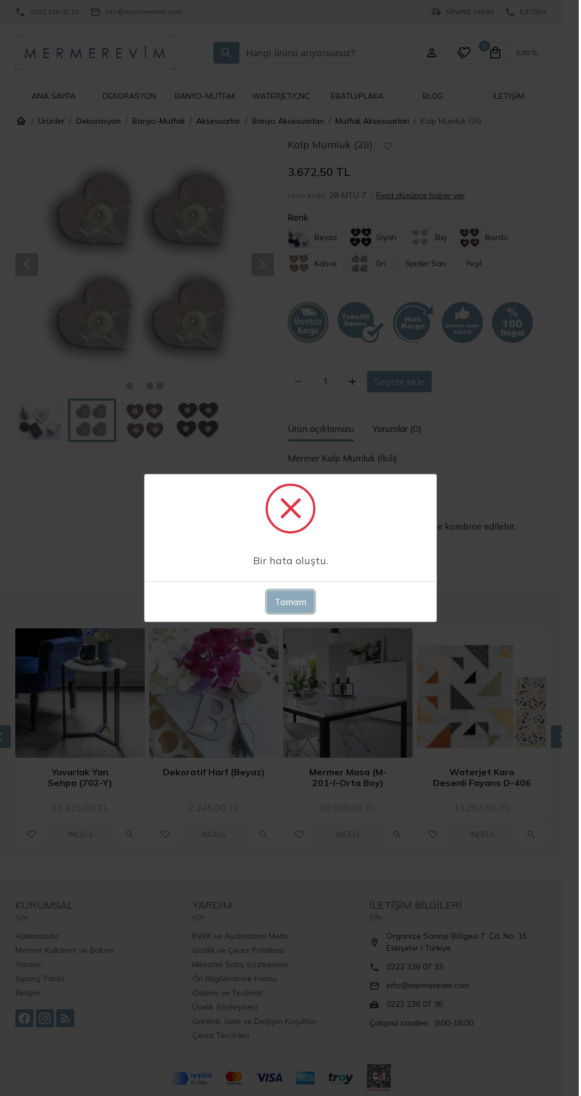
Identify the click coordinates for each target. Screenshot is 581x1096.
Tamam (290, 601)
